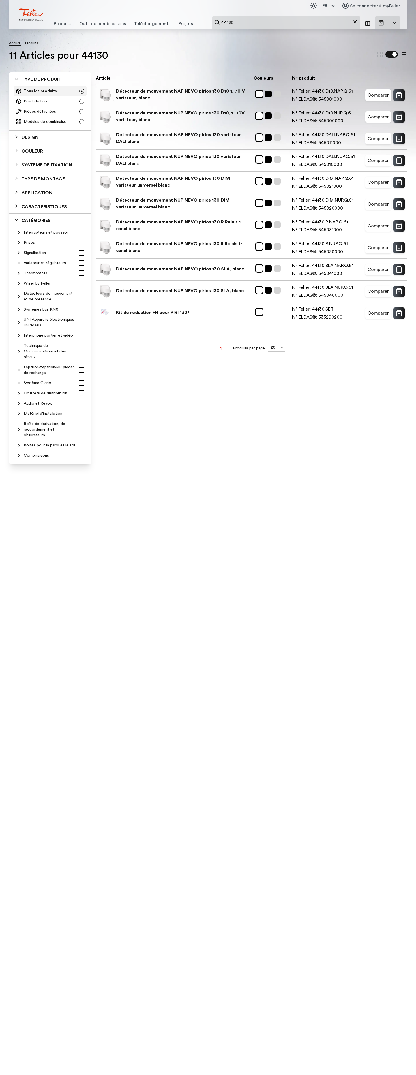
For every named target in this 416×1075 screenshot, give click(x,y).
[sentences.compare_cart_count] (368, 22)
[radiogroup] (50, 106)
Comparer (378, 95)
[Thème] (313, 5)
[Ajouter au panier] (399, 95)
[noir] (269, 94)
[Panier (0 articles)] (382, 23)
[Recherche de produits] (217, 22)
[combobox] (286, 22)
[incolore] (260, 312)
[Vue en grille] (379, 54)
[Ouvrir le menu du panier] (394, 23)
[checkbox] (81, 232)
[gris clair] (278, 94)
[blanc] (260, 94)
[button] (50, 137)
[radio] (81, 91)
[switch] (391, 54)
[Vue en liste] (403, 54)
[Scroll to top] (399, 1059)
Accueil (15, 43)
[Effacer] (355, 22)
